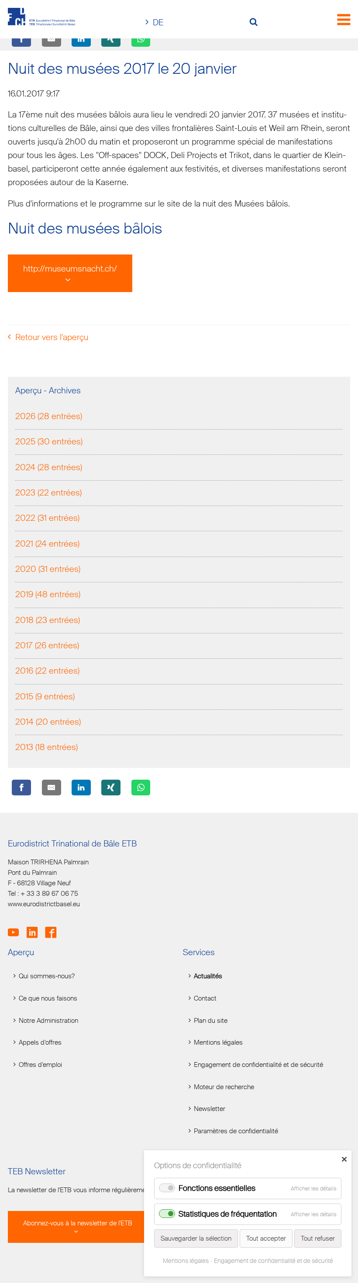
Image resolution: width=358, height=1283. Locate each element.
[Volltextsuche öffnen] (257, 23)
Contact (205, 998)
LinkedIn (35, 928)
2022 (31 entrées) (47, 518)
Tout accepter (266, 1238)
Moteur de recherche (224, 1087)
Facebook (53, 928)
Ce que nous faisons (48, 998)
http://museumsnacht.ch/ (70, 268)
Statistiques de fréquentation (228, 1214)
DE (158, 22)
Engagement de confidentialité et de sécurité (258, 1065)
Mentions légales (218, 1043)
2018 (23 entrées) (47, 620)
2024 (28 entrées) (48, 467)
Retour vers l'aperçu (51, 337)
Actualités (208, 976)
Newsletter (209, 1109)
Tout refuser (318, 1238)
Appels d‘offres (40, 1043)
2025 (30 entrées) (49, 441)
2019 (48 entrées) (47, 594)
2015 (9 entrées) (45, 696)
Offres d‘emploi (40, 1065)
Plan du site (210, 1021)
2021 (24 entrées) (47, 543)
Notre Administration (48, 1021)
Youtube (16, 928)
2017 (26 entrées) (47, 645)
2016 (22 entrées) (47, 670)
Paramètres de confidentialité (236, 1131)
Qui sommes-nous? (47, 976)
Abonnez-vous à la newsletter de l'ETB (77, 1223)
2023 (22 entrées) (48, 492)
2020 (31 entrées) (47, 569)
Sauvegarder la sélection (196, 1238)
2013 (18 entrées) (46, 747)
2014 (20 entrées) (48, 721)
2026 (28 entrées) (48, 416)
